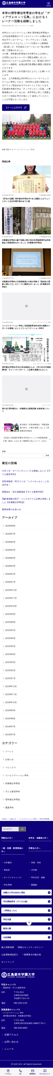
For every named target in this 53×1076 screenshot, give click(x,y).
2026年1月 (10, 581)
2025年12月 (11, 590)
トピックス (10, 767)
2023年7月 (10, 734)
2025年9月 (10, 614)
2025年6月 (10, 638)
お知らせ (9, 759)
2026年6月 (10, 541)
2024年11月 (11, 694)
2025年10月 (11, 606)
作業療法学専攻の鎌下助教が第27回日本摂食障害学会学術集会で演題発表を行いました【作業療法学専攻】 (26, 241)
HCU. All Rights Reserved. (30, 1064)
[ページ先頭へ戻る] (29, 922)
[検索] (22, 829)
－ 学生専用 (6, 885)
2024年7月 (10, 726)
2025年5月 (10, 646)
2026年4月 (10, 557)
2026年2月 (10, 573)
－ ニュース (7, 1049)
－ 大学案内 (6, 862)
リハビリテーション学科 (25, 26)
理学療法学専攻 (12, 799)
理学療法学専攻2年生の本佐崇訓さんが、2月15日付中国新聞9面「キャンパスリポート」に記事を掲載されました (26, 368)
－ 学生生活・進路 (37, 877)
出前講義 (7, 937)
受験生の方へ (7, 838)
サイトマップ (7, 962)
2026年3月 (10, 565)
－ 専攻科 (5, 870)
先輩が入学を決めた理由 (14, 892)
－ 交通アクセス (10, 1034)
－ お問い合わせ (10, 1042)
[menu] (48, 4)
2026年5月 (10, 549)
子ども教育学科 (12, 791)
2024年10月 (11, 702)
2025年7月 (10, 630)
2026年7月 (10, 533)
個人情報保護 (7, 947)
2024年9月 (10, 710)
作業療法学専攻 (12, 783)
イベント (9, 751)
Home (4, 819)
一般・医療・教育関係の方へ (12, 850)
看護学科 (9, 807)
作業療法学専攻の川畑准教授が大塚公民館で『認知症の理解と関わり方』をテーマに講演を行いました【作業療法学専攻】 (26, 284)
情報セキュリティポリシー (30, 947)
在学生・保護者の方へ (38, 838)
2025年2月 (10, 670)
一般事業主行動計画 (31, 955)
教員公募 (7, 928)
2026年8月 (10, 525)
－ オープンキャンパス (11, 877)
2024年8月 (10, 718)
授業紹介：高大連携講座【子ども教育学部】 (23, 492)
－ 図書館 (33, 885)
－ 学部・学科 (35, 862)
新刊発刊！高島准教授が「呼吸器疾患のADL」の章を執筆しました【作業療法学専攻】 (34, 427)
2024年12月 (11, 686)
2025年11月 (11, 598)
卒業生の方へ (34, 848)
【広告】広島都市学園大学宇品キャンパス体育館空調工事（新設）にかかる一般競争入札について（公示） (25, 439)
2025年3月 (10, 662)
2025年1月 (10, 678)
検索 (4, 451)
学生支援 (7, 919)
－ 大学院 (33, 870)
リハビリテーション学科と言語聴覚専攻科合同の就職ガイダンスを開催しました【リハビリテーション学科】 (26, 327)
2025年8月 (10, 622)
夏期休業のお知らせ (11, 509)
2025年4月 (10, 654)
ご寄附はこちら (10, 910)
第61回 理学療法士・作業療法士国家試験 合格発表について (26, 410)
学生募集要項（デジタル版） (16, 901)
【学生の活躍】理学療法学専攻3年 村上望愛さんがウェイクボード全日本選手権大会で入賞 (26, 200)
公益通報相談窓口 (9, 955)
